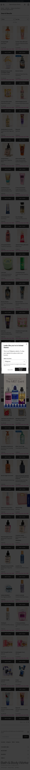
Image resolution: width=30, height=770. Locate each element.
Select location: (8, 358)
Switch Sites (21, 369)
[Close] (26, 344)
